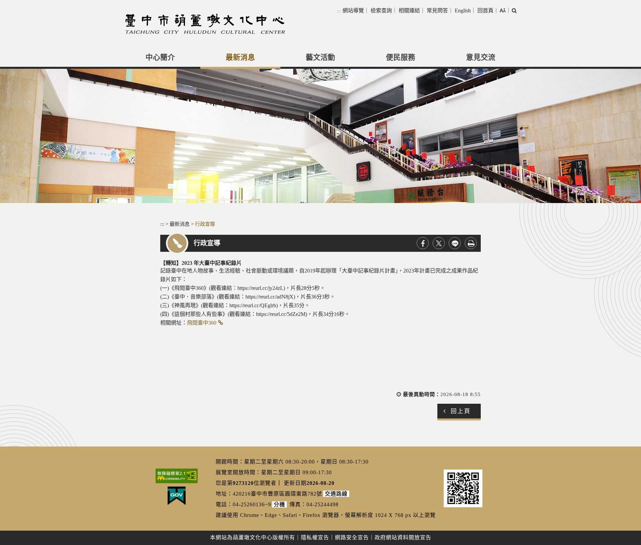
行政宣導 (205, 224)
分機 (279, 504)
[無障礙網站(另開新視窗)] (176, 476)
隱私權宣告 (315, 537)
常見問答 (437, 10)
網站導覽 (353, 10)
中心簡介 (160, 57)
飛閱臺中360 (201, 323)
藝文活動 (320, 57)
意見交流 (480, 57)
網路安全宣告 (352, 537)
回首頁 (485, 10)
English (463, 10)
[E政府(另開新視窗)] (176, 496)
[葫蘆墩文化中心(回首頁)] (205, 23)
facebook (423, 243)
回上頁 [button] (461, 411)
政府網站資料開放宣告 (403, 537)
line (455, 243)
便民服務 (400, 57)
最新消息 (240, 57)
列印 (471, 243)
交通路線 (336, 494)
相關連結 (409, 10)
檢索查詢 (381, 10)
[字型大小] (502, 10)
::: (339, 10)
